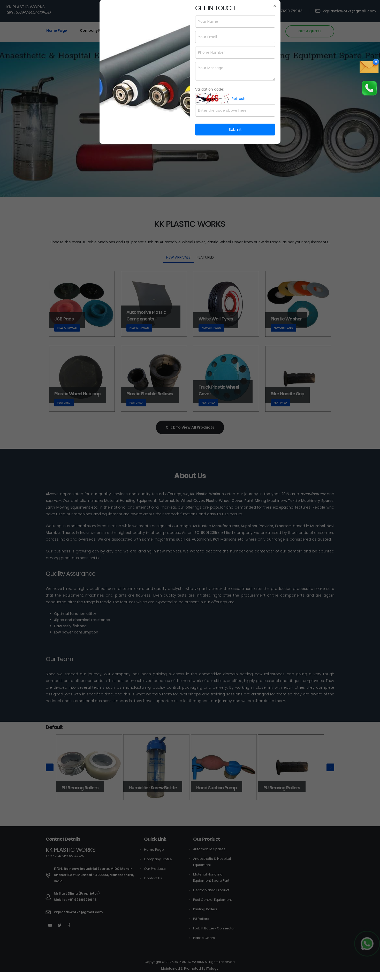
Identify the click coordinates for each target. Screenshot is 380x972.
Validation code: (209, 89)
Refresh (238, 98)
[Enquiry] (369, 66)
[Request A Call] (369, 87)
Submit (235, 129)
